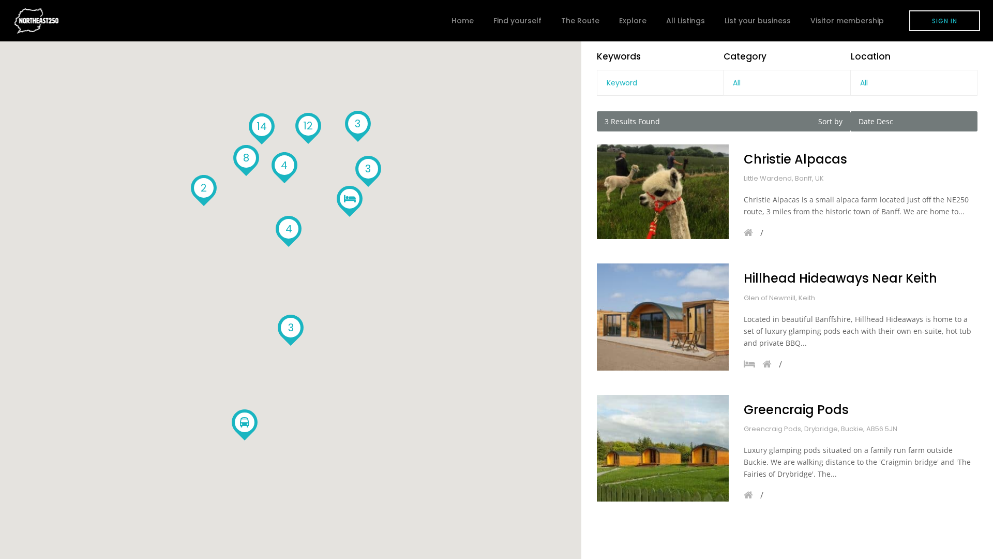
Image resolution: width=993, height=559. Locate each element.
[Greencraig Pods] (663, 448)
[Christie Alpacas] (663, 191)
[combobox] (786, 83)
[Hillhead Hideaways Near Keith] (663, 316)
